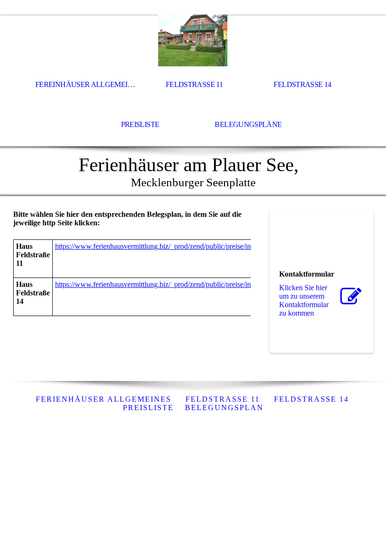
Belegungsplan (224, 408)
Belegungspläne (248, 124)
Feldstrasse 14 (302, 84)
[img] (193, 40)
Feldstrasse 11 (194, 84)
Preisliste (140, 124)
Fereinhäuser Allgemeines (87, 84)
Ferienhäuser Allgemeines (103, 399)
